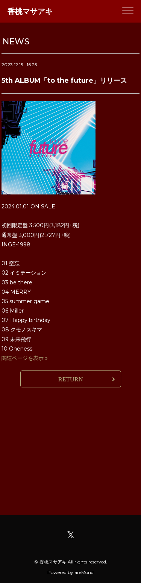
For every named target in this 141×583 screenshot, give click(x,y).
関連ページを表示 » (25, 358)
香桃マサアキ (30, 11)
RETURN (70, 379)
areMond (84, 572)
